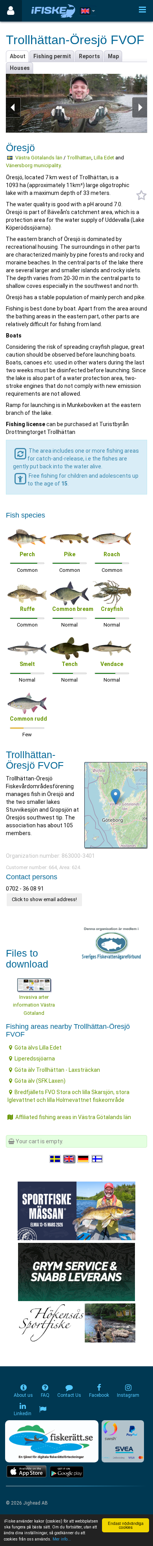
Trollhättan (79, 158)
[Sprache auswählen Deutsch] (83, 1159)
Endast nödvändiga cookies (126, 1525)
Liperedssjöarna (35, 1058)
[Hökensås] (76, 1322)
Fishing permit (52, 56)
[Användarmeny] (11, 10)
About (18, 56)
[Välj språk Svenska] (56, 1159)
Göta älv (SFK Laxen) (40, 1081)
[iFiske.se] (53, 10)
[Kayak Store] (76, 1271)
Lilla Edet (104, 158)
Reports (89, 56)
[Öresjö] (115, 797)
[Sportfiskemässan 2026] (76, 1210)
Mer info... (62, 1539)
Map (113, 56)
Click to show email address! (44, 899)
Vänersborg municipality (33, 165)
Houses (20, 68)
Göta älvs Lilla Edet (38, 1047)
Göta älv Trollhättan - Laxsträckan (57, 1070)
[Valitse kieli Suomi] (98, 1159)
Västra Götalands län (38, 158)
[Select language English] (69, 1159)
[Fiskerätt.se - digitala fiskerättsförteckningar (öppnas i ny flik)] (51, 1441)
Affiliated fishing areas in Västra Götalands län (73, 1117)
